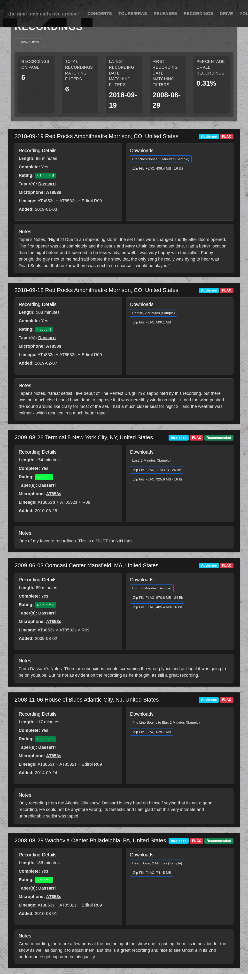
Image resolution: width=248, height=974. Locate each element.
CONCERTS (99, 13)
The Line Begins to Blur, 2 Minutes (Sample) (166, 722)
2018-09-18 (30, 290)
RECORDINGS (198, 13)
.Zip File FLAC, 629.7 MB (151, 732)
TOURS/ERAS (132, 13)
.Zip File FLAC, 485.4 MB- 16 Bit (157, 607)
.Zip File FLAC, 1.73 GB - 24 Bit (156, 470)
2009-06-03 (30, 565)
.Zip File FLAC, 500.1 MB (151, 322)
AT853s (53, 192)
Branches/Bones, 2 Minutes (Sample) (160, 159)
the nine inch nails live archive (43, 13)
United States (161, 136)
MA (118, 565)
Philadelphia (105, 840)
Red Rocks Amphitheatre (77, 136)
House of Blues (64, 700)
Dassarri (47, 183)
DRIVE (226, 13)
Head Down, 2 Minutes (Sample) (157, 863)
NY (113, 437)
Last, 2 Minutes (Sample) (151, 460)
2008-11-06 (30, 700)
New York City (89, 437)
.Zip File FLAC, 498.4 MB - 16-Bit (157, 168)
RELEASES (165, 13)
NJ (119, 700)
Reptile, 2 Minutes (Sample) (153, 313)
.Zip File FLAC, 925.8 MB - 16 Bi (157, 479)
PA (126, 840)
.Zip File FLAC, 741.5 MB (151, 873)
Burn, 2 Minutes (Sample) (151, 588)
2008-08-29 (30, 840)
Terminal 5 (58, 437)
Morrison (120, 136)
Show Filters (29, 42)
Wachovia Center (67, 840)
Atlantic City (98, 700)
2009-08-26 (30, 437)
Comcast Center (66, 565)
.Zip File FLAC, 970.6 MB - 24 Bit (157, 597)
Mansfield (99, 565)
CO (138, 136)
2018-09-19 (30, 136)
